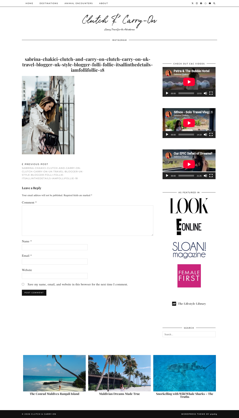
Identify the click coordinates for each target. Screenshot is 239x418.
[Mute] (205, 93)
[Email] (210, 3)
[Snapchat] (206, 3)
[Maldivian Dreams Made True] (119, 373)
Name (27, 241)
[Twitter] (193, 3)
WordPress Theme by (199, 414)
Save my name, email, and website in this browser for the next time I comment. (78, 284)
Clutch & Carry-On (119, 19)
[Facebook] (201, 3)
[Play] (167, 93)
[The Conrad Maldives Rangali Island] (54, 373)
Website (27, 270)
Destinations (49, 3)
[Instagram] (197, 3)
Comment (29, 202)
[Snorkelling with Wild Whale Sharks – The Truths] (184, 373)
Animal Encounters (79, 3)
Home (29, 3)
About (103, 3)
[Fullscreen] (211, 93)
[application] (189, 82)
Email (27, 255)
